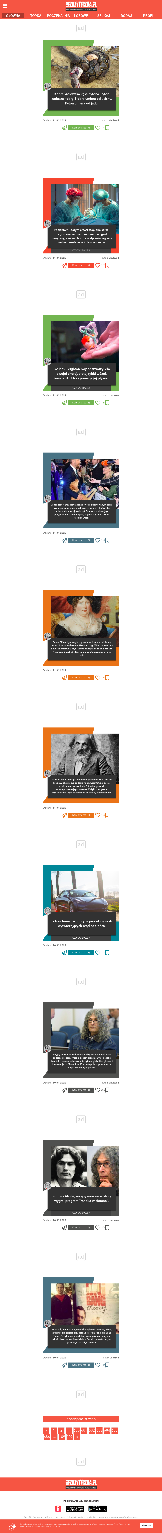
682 (92, 1430)
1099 (70, 1437)
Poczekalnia (58, 15)
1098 (62, 1437)
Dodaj (126, 15)
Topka (35, 15)
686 (47, 1437)
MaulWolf (113, 120)
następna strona (81, 1419)
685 (115, 1430)
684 (107, 1430)
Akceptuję (146, 1525)
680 (77, 1430)
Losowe (81, 15)
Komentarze (81, 128)
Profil (149, 15)
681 (84, 1430)
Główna (13, 15)
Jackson (114, 395)
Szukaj (103, 15)
